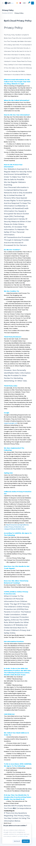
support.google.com (10, 423)
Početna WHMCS (7, 13)
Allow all (25, 841)
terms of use (24, 836)
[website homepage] (9, 3)
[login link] (32, 3)
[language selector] (20, 3)
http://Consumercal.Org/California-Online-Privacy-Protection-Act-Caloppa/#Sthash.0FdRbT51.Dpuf (16, 527)
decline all (17, 841)
